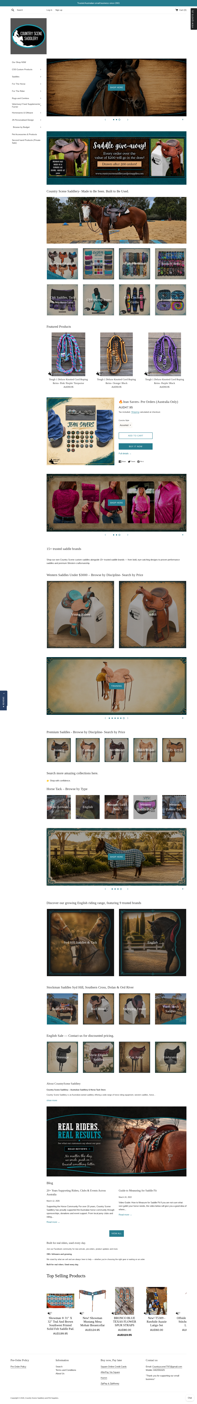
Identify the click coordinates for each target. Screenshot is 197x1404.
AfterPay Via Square (110, 1372)
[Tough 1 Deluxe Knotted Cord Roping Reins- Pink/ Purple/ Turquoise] (68, 354)
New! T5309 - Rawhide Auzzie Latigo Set (157, 1321)
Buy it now (135, 446)
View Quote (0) (192, 19)
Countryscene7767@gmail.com (167, 1366)
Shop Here (163, 92)
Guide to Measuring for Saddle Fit (138, 1190)
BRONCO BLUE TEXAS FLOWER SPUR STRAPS (124, 1321)
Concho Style (124, 420)
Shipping (135, 412)
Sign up (58, 10)
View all (116, 1233)
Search (59, 1366)
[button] (3, 702)
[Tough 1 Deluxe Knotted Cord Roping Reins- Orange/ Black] (116, 354)
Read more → (53, 1222)
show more (52, 1100)
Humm (104, 1378)
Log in (49, 10)
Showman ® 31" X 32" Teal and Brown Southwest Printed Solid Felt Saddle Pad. (60, 1323)
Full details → (125, 453)
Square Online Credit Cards (114, 1366)
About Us (60, 1373)
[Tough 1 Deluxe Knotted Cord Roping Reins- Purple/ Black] (164, 354)
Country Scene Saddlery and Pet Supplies (41, 1398)
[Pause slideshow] (183, 119)
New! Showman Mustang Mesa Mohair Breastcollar (92, 1321)
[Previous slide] (105, 119)
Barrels (116, 686)
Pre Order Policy (18, 1366)
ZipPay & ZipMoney (110, 1383)
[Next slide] (128, 119)
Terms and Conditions (66, 1370)
